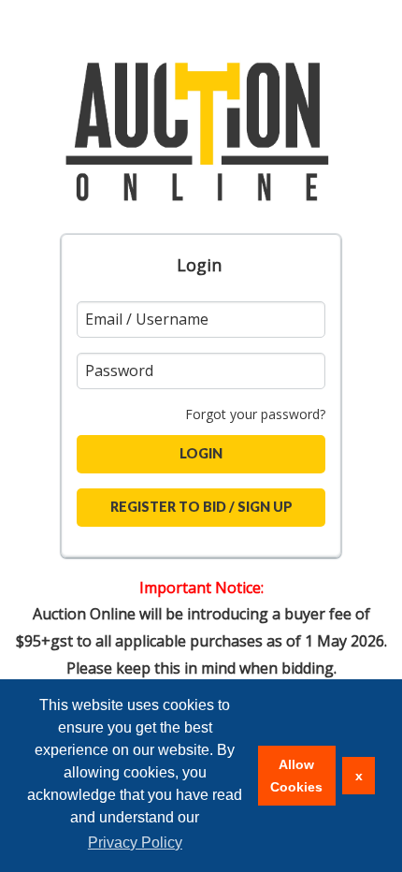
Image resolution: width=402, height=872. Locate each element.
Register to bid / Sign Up (201, 507)
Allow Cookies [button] (296, 775)
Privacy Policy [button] (135, 842)
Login (199, 265)
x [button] (359, 775)
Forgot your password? (255, 414)
